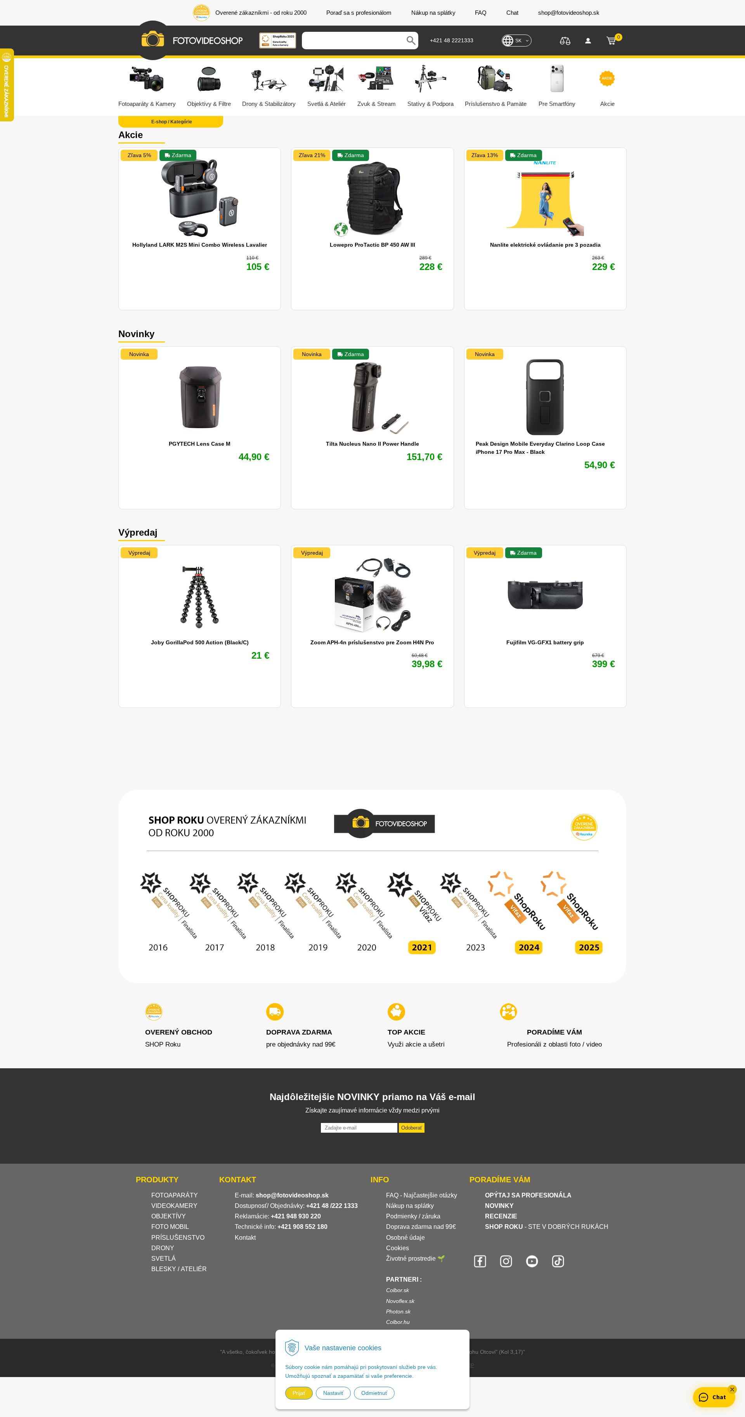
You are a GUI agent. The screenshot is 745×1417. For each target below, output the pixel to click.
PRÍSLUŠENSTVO (177, 1237)
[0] (611, 41)
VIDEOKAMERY (174, 1205)
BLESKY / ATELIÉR (179, 1269)
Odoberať (411, 1128)
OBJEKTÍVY (168, 1216)
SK (518, 40)
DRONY (162, 1248)
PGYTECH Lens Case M (199, 444)
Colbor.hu (398, 1322)
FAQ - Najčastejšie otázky (421, 1195)
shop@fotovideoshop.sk (292, 1195)
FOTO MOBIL (170, 1226)
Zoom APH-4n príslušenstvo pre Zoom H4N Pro (372, 642)
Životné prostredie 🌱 (415, 1258)
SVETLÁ (164, 1258)
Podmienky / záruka (413, 1216)
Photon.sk (398, 1311)
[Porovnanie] (565, 40)
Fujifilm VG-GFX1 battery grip (545, 642)
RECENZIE (501, 1216)
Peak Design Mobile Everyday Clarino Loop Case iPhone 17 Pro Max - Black (540, 448)
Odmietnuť (374, 1393)
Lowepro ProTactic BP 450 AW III (372, 245)
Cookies (397, 1248)
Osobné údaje (405, 1237)
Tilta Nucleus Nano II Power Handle (372, 444)
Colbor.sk (397, 1290)
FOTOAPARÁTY (174, 1195)
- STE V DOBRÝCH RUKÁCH (546, 1226)
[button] (732, 1389)
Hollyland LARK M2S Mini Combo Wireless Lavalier (199, 245)
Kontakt (245, 1237)
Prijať (299, 1393)
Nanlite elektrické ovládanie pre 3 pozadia (545, 245)
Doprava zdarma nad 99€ (421, 1226)
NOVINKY (499, 1205)
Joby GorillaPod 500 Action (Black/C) (200, 642)
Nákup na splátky (410, 1205)
